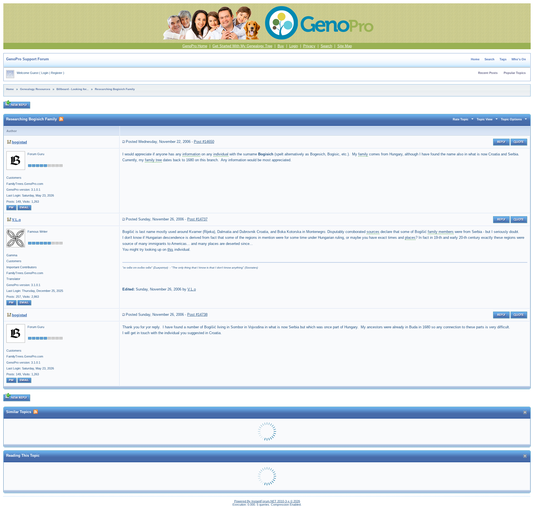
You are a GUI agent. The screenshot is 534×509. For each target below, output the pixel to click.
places (410, 237)
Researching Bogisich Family (115, 89)
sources (373, 232)
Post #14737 (197, 219)
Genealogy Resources (35, 89)
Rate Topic (460, 119)
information (191, 154)
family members (441, 232)
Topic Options (511, 119)
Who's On (518, 59)
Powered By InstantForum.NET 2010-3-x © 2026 (267, 501)
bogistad (19, 142)
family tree (153, 160)
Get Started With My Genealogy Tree (242, 46)
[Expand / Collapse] (525, 412)
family (363, 154)
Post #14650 (204, 142)
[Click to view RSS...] (61, 119)
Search (326, 46)
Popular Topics (515, 73)
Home (475, 59)
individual (220, 154)
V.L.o (16, 220)
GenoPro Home (194, 46)
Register (56, 73)
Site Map (344, 46)
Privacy (309, 46)
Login (293, 46)
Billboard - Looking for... (72, 89)
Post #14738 (197, 314)
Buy (281, 46)
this (170, 249)
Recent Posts (488, 73)
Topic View (485, 119)
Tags (503, 59)
